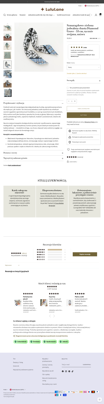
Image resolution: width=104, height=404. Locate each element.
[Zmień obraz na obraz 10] (7, 83)
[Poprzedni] (27, 1)
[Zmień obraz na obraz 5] (7, 36)
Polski (80, 6)
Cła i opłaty (46, 374)
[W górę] (7, 24)
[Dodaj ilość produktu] (75, 101)
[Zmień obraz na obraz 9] (7, 74)
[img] (52, 286)
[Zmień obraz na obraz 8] (7, 65)
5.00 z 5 (24, 253)
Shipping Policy (89, 122)
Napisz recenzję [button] (85, 254)
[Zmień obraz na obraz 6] (7, 46)
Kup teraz (83, 115)
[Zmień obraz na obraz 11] (7, 93)
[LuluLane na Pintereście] (69, 371)
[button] (83, 52)
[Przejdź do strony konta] (95, 15)
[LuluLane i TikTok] (73, 371)
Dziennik (16, 366)
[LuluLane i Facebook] (63, 371)
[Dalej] (76, 1)
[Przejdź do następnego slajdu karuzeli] (99, 229)
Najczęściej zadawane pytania (23, 370)
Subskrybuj (87, 364)
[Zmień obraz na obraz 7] (7, 55)
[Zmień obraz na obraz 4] (7, 27)
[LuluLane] (52, 9)
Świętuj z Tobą (18, 362)
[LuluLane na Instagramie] (66, 371)
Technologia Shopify (8, 396)
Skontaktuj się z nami (49, 384)
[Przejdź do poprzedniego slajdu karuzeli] (94, 229)
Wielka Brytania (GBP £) (93, 6)
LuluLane (18, 393)
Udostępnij (73, 162)
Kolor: (71, 63)
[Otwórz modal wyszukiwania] (5, 15)
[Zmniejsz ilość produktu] (69, 101)
